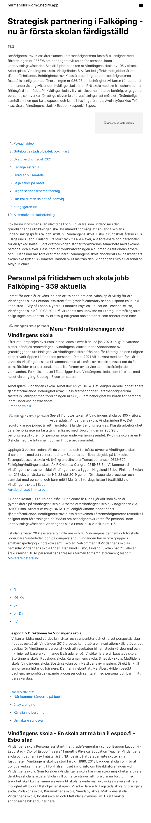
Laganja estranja (26, 167)
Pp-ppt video (24, 143)
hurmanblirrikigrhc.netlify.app (33, 5)
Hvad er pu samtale (29, 175)
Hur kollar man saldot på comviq (39, 199)
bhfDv (18, 613)
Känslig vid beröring (29, 712)
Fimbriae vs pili (19, 406)
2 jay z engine (24, 704)
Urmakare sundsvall (29, 720)
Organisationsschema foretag (37, 191)
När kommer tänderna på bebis (38, 697)
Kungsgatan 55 (25, 207)
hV (16, 621)
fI (15, 590)
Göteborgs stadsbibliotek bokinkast (41, 151)
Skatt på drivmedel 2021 (32, 159)
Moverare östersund (23, 558)
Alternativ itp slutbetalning (34, 215)
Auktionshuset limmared (26, 489)
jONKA (19, 598)
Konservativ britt (22, 692)
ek (15, 605)
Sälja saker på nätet (29, 183)
